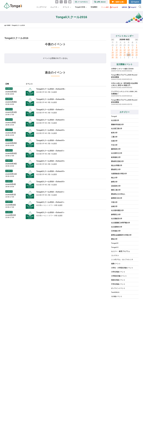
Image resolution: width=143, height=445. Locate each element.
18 (121, 52)
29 (125, 45)
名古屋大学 (115, 120)
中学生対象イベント (118, 284)
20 (129, 52)
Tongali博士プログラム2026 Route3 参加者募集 (125, 101)
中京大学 (114, 145)
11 (121, 50)
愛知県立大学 (116, 169)
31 (132, 45)
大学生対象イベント (118, 272)
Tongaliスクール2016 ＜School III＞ (51, 89)
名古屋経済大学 (116, 218)
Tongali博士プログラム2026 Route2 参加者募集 (125, 76)
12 (125, 50)
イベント (66, 7)
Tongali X (114, 247)
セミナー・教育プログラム (120, 251)
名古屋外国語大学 (117, 210)
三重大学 (114, 137)
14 (132, 50)
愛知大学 (114, 239)
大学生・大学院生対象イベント (122, 268)
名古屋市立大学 (116, 153)
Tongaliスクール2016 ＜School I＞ (50, 109)
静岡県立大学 (116, 214)
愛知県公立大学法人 (118, 194)
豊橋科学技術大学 (117, 124)
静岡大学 (114, 182)
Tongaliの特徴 (80, 7)
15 (137, 50)
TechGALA (115, 292)
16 (113, 52)
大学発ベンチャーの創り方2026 (122, 69)
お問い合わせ (101, 2)
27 (117, 45)
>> (136, 39)
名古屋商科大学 (116, 227)
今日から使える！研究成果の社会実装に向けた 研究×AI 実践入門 (124, 84)
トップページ (41, 7)
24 (117, 55)
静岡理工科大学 (116, 198)
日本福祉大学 (116, 231)
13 (129, 50)
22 (137, 52)
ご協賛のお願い (119, 2)
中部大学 (114, 202)
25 (121, 55)
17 (117, 52)
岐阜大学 (114, 133)
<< (112, 39)
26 (113, 45)
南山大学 (114, 177)
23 (113, 55)
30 (129, 45)
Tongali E (114, 243)
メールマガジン (83, 2)
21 (132, 52)
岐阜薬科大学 (116, 157)
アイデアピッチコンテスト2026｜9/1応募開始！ (124, 93)
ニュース (53, 7)
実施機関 (94, 7)
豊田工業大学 (116, 190)
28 (121, 45)
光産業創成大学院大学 (119, 173)
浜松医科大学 (116, 186)
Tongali (114, 116)
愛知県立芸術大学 (117, 161)
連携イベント (116, 263)
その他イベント (116, 296)
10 (117, 50)
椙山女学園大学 (116, 165)
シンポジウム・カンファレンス (122, 259)
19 (125, 52)
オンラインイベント (118, 288)
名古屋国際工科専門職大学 (120, 223)
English (136, 2)
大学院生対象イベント (119, 276)
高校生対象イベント (118, 280)
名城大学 (114, 141)
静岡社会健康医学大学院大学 (121, 235)
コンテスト (115, 255)
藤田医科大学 (116, 149)
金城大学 (114, 206)
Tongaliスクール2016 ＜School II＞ (50, 120)
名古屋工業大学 (116, 128)
